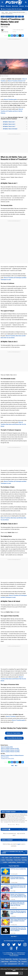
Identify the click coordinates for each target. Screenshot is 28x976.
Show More (14, 936)
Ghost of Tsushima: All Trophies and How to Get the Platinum (12, 111)
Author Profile (12, 824)
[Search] (25, 2)
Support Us (24, 857)
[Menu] (2, 2)
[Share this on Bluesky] (12, 35)
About (6, 857)
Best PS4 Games (5, 757)
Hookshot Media (9, 952)
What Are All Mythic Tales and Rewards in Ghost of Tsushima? (12, 118)
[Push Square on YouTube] (8, 945)
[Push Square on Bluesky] (19, 945)
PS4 (19, 16)
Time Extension (22, 959)
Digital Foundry (4, 961)
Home (3, 12)
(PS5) (10, 751)
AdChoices (15, 954)
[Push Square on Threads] (11, 948)
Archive (5, 862)
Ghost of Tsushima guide (10, 99)
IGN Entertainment (21, 952)
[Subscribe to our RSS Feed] (3, 945)
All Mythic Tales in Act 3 (9, 126)
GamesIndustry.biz (12, 964)
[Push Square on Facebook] (16, 948)
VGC (6, 964)
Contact (3, 860)
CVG (19, 964)
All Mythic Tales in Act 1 (9, 121)
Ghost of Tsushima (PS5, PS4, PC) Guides (17, 12)
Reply (18, 824)
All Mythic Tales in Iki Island (10, 128)
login (18, 844)
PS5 (16, 16)
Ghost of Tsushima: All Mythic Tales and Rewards (12, 22)
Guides (6, 12)
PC (22, 16)
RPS (23, 964)
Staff (11, 857)
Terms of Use (17, 860)
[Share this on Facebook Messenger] (22, 35)
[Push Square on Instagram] (25, 945)
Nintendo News (13, 961)
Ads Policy (24, 860)
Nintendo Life (8, 959)
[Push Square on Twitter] (14, 945)
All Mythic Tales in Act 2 (9, 124)
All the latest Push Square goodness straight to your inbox (14, 969)
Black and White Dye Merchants (14, 738)
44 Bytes (9, 954)
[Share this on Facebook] (14, 35)
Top (3, 857)
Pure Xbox (15, 959)
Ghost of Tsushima (9, 16)
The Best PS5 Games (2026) (7, 758)
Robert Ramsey (4, 31)
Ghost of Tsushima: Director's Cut (16, 80)
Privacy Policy (9, 860)
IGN (19, 961)
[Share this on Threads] (20, 35)
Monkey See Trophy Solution (13, 733)
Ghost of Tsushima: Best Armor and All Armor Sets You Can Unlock (13, 424)
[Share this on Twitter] (17, 35)
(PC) (10, 748)
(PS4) (7, 747)
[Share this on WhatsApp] (9, 35)
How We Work (16, 857)
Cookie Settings (12, 862)
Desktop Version (21, 862)
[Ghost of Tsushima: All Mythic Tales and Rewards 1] (14, 67)
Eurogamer (24, 961)
